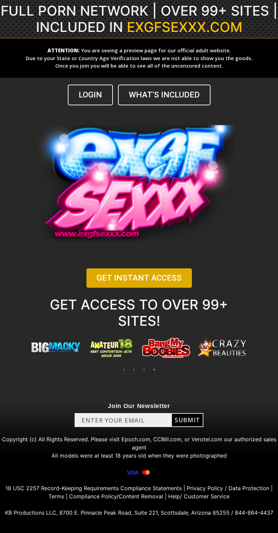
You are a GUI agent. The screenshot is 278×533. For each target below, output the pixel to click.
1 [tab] (123, 369)
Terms (56, 496)
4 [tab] (154, 369)
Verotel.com (207, 439)
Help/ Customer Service (199, 496)
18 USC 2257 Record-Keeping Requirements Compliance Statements (93, 488)
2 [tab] (134, 369)
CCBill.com (167, 439)
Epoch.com (135, 439)
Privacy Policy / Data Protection (228, 488)
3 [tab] (144, 369)
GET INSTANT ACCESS (139, 278)
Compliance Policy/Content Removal (116, 496)
